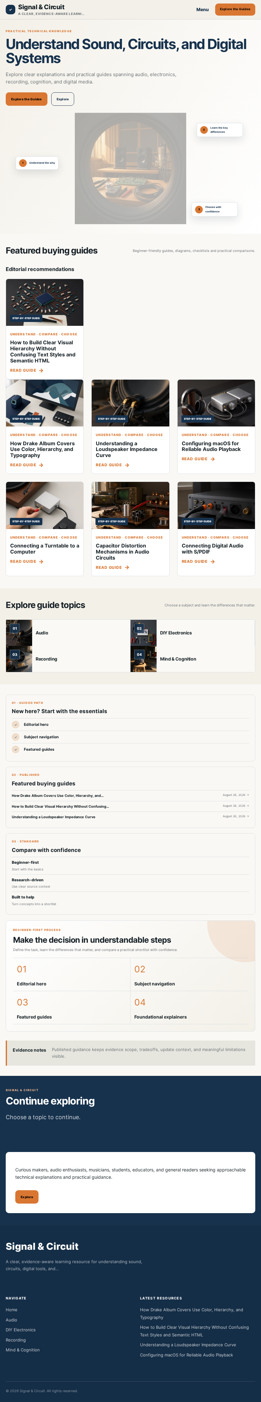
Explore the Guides (235, 9)
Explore (63, 99)
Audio (42, 632)
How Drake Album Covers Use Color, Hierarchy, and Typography (42, 449)
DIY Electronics (176, 632)
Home (12, 1309)
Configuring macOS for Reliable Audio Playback (211, 446)
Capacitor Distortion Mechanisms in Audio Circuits (122, 551)
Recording (46, 659)
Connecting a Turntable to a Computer (44, 548)
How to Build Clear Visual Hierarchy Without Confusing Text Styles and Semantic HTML (42, 351)
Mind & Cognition (178, 659)
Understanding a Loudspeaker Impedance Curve (127, 449)
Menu (202, 9)
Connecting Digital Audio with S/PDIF (212, 548)
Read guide (23, 370)
